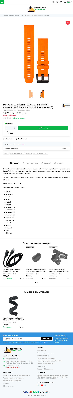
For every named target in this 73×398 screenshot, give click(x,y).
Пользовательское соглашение (13, 378)
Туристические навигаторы (46, 358)
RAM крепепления (43, 355)
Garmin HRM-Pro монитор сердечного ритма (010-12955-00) (59, 270)
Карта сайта (41, 395)
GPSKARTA (29, 153)
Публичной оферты (42, 342)
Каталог (6, 153)
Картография (41, 350)
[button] (35, 282)
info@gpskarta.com (12, 359)
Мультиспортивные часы (45, 353)
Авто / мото (41, 366)
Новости (6, 383)
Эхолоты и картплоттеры (45, 364)
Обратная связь (8, 386)
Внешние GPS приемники (45, 369)
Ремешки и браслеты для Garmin (17, 153)
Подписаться (46, 339)
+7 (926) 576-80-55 (11, 356)
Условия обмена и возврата (12, 381)
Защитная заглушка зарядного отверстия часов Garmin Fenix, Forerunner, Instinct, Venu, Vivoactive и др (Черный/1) (36, 270)
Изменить (22, 144)
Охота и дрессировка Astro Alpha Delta (49, 361)
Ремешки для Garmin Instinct (40, 153)
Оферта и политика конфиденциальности (16, 375)
